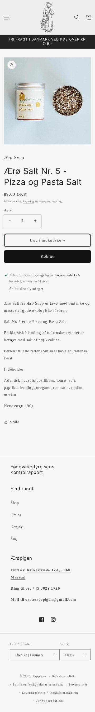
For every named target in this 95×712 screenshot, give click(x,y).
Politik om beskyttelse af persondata (38, 684)
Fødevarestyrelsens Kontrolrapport (32, 469)
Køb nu (48, 256)
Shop (15, 503)
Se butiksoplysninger (26, 289)
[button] (6, 17)
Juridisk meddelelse (50, 700)
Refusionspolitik (63, 676)
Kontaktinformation (64, 692)
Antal (8, 210)
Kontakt (17, 527)
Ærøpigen (39, 676)
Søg (14, 539)
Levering (28, 201)
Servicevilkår (78, 684)
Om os (16, 515)
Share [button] (14, 422)
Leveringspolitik (33, 692)
